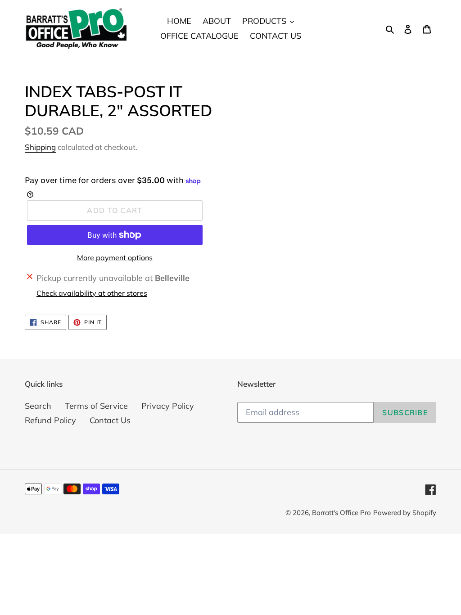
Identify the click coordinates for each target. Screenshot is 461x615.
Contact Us (110, 420)
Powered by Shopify (404, 512)
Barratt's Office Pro (341, 512)
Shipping (40, 147)
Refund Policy (50, 420)
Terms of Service (96, 406)
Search (38, 406)
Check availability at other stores (91, 293)
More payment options (115, 257)
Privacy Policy (167, 406)
